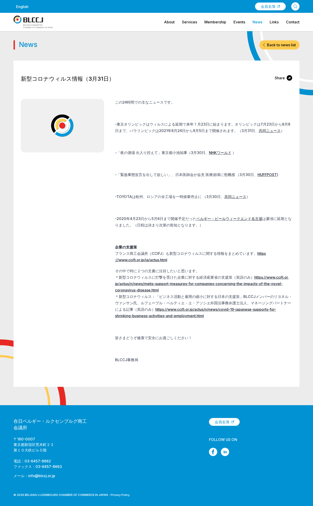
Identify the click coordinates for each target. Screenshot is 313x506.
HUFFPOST (267, 174)
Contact (292, 22)
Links (274, 22)
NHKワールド (220, 152)
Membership (215, 22)
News (257, 22)
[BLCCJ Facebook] (213, 452)
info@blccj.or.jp (41, 475)
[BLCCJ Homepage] (33, 22)
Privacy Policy (120, 495)
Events (239, 22)
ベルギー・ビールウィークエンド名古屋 (229, 218)
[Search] (295, 6)
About (169, 22)
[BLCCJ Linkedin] (225, 452)
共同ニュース (270, 130)
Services (189, 22)
